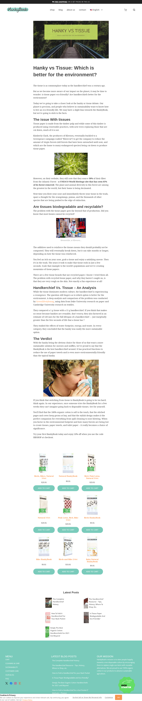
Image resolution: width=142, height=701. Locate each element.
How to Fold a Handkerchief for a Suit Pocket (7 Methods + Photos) (70, 691)
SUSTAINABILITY (11, 667)
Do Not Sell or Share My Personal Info (87, 697)
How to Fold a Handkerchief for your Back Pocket (58, 616)
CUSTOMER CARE (12, 671)
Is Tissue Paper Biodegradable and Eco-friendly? (97, 616)
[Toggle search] (134, 10)
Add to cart (44, 488)
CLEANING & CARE (12, 663)
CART (7, 659)
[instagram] (15, 683)
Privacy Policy (27, 700)
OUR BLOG (9, 675)
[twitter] (6, 683)
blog (61, 9)
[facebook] (11, 683)
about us (71, 9)
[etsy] (20, 683)
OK (118, 697)
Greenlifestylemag (45, 301)
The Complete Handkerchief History (58, 601)
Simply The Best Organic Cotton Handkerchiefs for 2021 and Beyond (70, 684)
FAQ (7, 679)
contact (82, 9)
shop (52, 9)
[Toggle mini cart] (125, 10)
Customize (109, 697)
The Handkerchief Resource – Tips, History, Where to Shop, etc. (68, 666)
